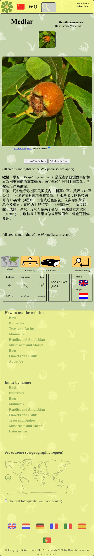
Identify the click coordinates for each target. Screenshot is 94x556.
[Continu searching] (81, 261)
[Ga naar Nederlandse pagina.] (83, 296)
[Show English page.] (83, 283)
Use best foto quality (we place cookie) (34, 501)
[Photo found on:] (49, 147)
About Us (16, 361)
